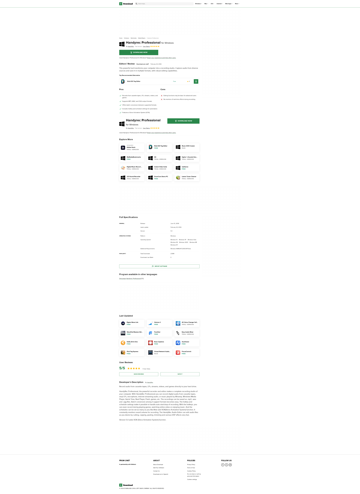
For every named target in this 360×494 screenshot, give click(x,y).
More (236, 3)
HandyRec (150, 382)
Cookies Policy (191, 471)
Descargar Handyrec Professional (130, 279)
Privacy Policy (191, 464)
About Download (158, 464)
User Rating (146, 46)
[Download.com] (126, 3)
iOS (212, 3)
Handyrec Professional (150, 43)
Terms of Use (191, 468)
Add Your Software (158, 468)
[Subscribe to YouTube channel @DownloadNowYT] (230, 464)
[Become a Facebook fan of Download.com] (222, 464)
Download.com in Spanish (160, 474)
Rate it (180, 374)
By (130, 46)
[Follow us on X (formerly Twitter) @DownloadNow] (226, 464)
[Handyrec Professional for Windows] (121, 44)
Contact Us (156, 471)
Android (219, 3)
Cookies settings (192, 479)
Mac (205, 3)
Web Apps (228, 3)
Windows (198, 3)
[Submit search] (136, 3)
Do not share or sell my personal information (194, 475)
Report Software (161, 266)
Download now (140, 52)
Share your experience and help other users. (161, 58)
